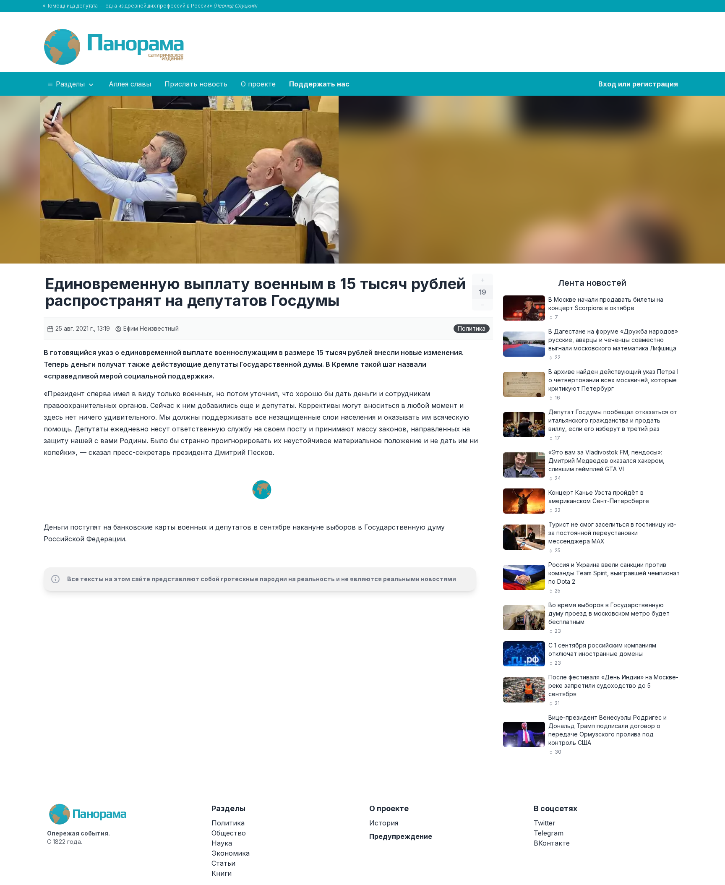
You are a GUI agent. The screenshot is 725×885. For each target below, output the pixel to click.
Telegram (548, 833)
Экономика (230, 853)
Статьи (223, 863)
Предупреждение (400, 836)
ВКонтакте (552, 843)
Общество (228, 833)
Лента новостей (592, 283)
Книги (221, 873)
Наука (221, 843)
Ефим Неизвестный (150, 328)
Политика (471, 328)
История (383, 823)
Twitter (544, 823)
